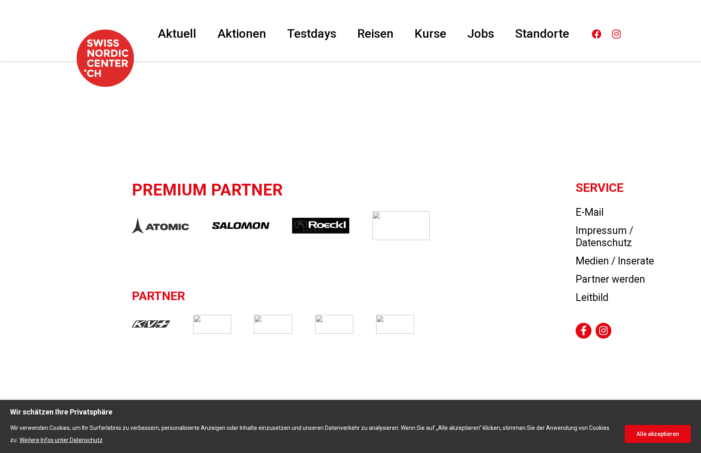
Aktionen (241, 33)
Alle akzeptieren (657, 434)
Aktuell (177, 33)
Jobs (480, 33)
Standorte (542, 33)
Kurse (430, 33)
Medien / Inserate (615, 261)
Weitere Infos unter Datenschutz (61, 440)
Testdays (311, 33)
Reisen (375, 33)
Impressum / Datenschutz (604, 237)
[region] (350, 426)
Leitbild (592, 297)
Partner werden (610, 279)
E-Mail (590, 212)
